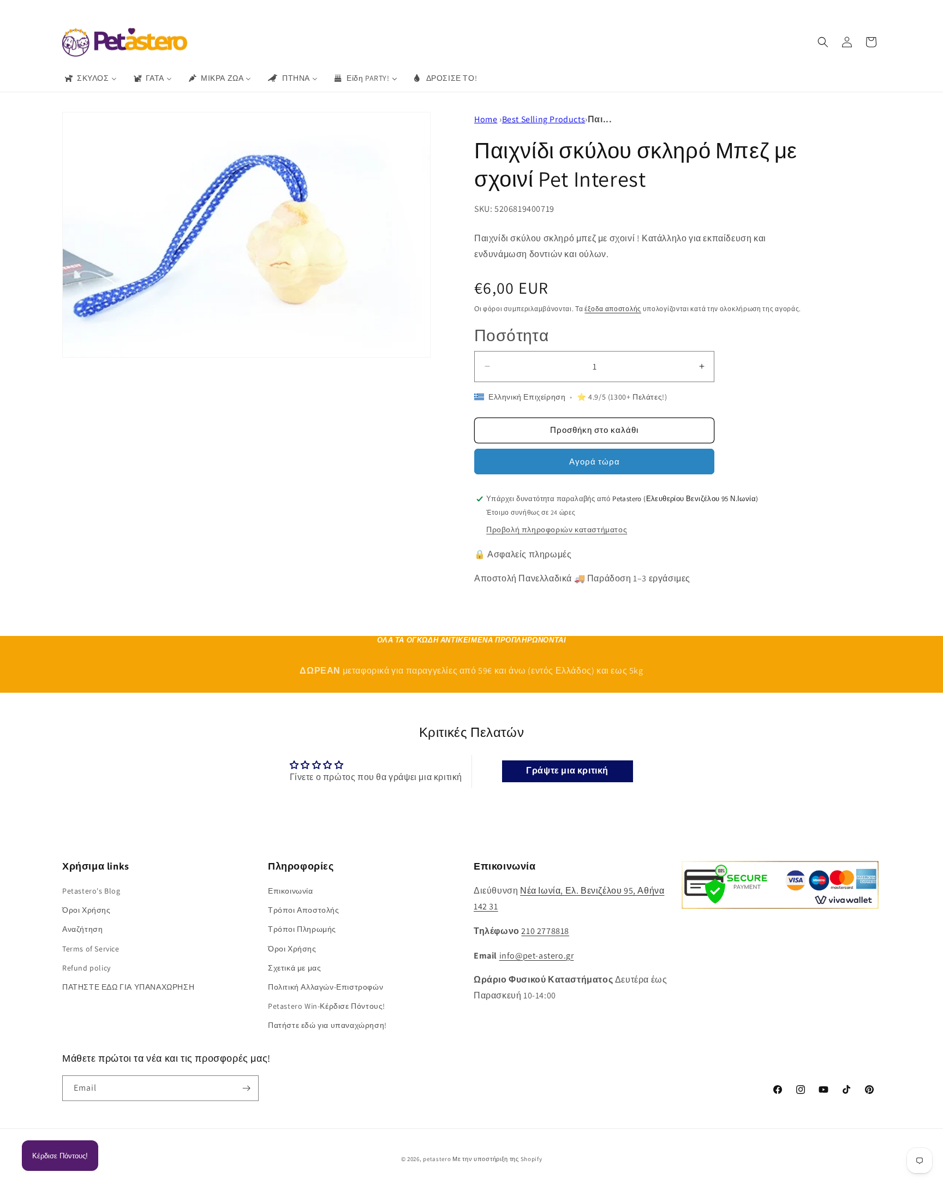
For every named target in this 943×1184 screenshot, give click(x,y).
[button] (823, 42)
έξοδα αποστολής (612, 309)
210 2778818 (545, 931)
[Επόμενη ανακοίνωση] (631, 10)
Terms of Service (91, 949)
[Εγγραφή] (246, 1088)
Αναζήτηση (82, 929)
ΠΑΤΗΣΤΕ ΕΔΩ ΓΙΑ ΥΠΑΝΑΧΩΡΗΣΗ (128, 987)
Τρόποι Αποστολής (303, 910)
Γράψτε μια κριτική (567, 771)
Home (485, 119)
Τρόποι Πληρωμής (302, 929)
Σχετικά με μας (294, 968)
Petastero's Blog (91, 891)
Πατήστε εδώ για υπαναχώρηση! (327, 1025)
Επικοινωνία (290, 891)
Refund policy (86, 968)
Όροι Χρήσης (86, 910)
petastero (437, 1159)
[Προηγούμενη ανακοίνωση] (312, 10)
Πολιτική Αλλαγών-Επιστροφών (325, 987)
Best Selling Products (544, 119)
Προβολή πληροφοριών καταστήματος (556, 529)
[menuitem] (90, 78)
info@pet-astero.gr (536, 955)
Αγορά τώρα (594, 461)
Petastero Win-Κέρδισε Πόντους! (326, 1006)
